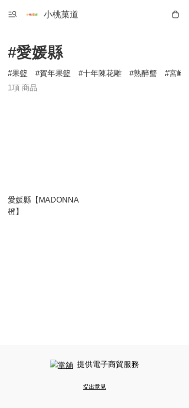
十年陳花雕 (102, 73)
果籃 (20, 73)
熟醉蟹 (145, 73)
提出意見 (94, 386)
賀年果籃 (55, 73)
